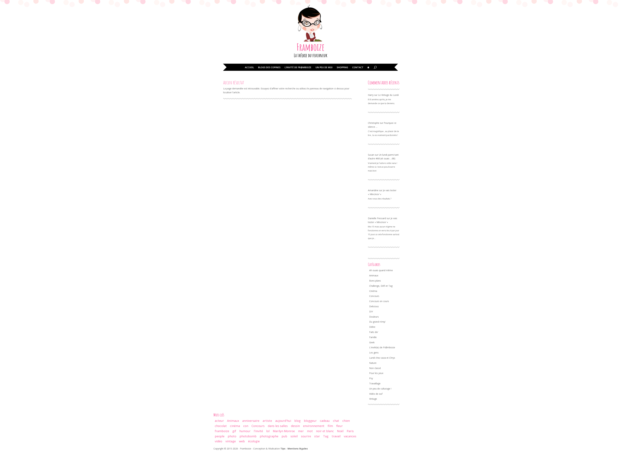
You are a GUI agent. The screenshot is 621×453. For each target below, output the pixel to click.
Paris (350, 431)
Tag (325, 436)
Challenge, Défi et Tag (380, 285)
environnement (313, 426)
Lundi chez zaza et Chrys (382, 357)
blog (297, 421)
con (245, 426)
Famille (373, 337)
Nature (372, 362)
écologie (254, 441)
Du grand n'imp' (377, 321)
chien (346, 421)
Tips (282, 448)
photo (232, 436)
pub (284, 436)
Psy (371, 378)
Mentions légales (298, 448)
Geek (372, 342)
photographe (269, 436)
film (330, 426)
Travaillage (375, 383)
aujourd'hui (283, 421)
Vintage (373, 398)
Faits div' (373, 332)
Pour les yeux (376, 373)
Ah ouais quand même (381, 270)
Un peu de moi (324, 67)
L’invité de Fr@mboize (298, 67)
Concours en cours (379, 301)
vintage (230, 441)
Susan (371, 154)
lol (268, 431)
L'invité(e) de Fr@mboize (382, 347)
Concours (374, 296)
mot (310, 431)
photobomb (248, 436)
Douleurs (374, 316)
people (219, 436)
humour (245, 431)
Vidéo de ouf (375, 393)
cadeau (325, 421)
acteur (219, 421)
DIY (371, 311)
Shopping (342, 67)
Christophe (373, 122)
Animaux (373, 275)
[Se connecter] (368, 69)
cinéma (235, 426)
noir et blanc (325, 431)
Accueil (249, 67)
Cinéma (373, 291)
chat (336, 421)
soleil (294, 436)
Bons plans (375, 280)
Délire (372, 326)
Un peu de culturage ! (380, 388)
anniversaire (250, 421)
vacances (350, 436)
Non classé (375, 368)
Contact (357, 67)
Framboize (311, 47)
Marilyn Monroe (284, 431)
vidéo (218, 441)
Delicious (374, 306)
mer (301, 431)
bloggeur (310, 421)
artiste (267, 421)
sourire (306, 436)
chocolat (221, 426)
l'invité (258, 431)
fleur (339, 426)
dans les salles (278, 426)
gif (234, 431)
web (242, 441)
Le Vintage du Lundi (388, 94)
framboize (222, 431)
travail (336, 436)
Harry (371, 94)
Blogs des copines (269, 67)
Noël (340, 431)
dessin (295, 426)
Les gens (374, 352)
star (317, 436)
